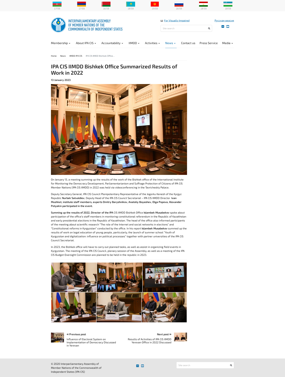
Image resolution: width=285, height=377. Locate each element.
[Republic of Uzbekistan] (227, 3)
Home (54, 55)
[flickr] (223, 26)
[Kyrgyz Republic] (155, 3)
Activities (151, 43)
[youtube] (227, 26)
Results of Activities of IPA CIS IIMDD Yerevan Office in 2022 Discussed (149, 341)
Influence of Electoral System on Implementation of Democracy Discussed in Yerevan (91, 342)
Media (226, 43)
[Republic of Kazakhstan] (130, 3)
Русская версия (224, 20)
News (169, 43)
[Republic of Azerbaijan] (57, 3)
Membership (59, 43)
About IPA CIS (85, 43)
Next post (163, 334)
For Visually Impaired (177, 20)
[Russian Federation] (178, 3)
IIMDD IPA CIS (75, 55)
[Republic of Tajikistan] (203, 3)
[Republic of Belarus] (106, 3)
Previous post (77, 334)
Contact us (188, 43)
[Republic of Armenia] (81, 3)
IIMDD (133, 43)
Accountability (111, 43)
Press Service (209, 43)
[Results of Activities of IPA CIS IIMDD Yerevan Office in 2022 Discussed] (179, 337)
